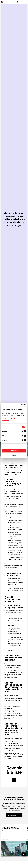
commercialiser (14, 567)
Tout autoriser (14, 450)
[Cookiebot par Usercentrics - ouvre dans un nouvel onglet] (20, 404)
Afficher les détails (19, 446)
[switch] (24, 431)
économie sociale (17, 506)
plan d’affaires (18, 496)
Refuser (14, 455)
